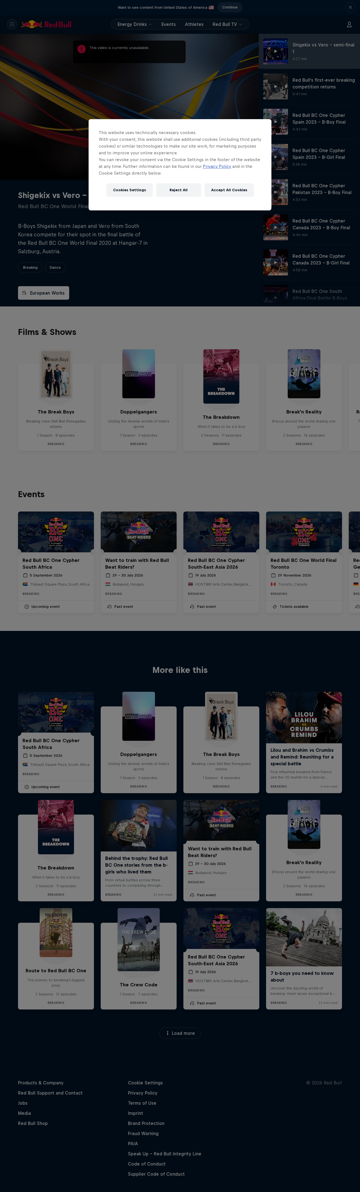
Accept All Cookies (229, 190)
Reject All (179, 190)
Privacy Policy (217, 166)
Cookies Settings (129, 190)
